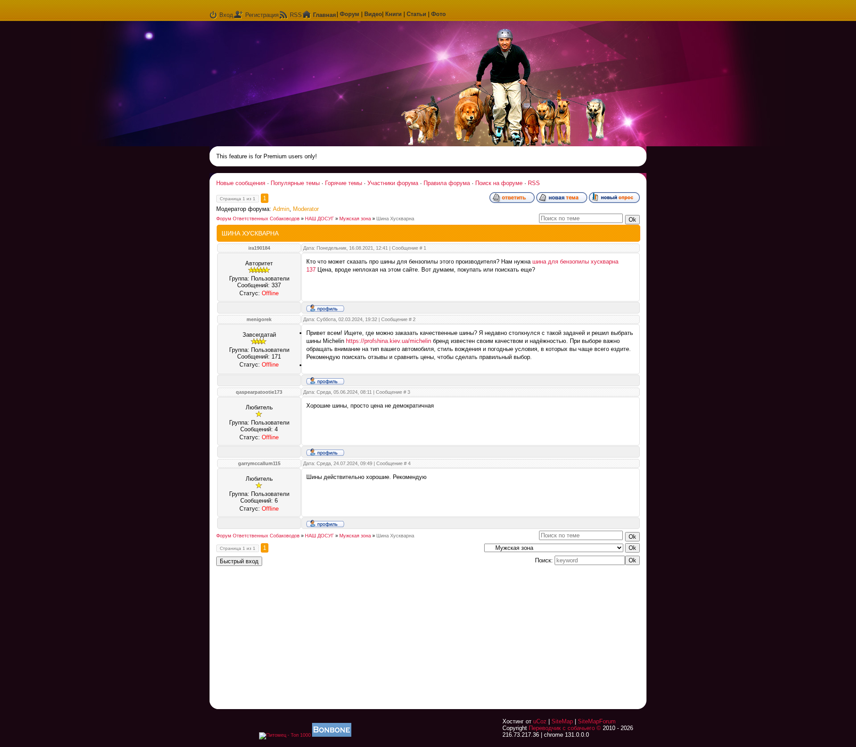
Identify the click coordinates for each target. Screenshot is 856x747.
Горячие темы (343, 183)
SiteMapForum (597, 721)
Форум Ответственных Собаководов (258, 218)
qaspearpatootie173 (259, 392)
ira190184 (259, 248)
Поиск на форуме (499, 183)
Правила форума (447, 183)
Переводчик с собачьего (562, 728)
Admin (281, 209)
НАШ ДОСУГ (319, 218)
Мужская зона (355, 218)
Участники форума (392, 183)
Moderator (306, 209)
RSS (296, 15)
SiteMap (562, 721)
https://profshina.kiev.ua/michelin (388, 341)
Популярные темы (295, 183)
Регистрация (262, 15)
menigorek (259, 319)
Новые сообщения (240, 183)
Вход (226, 15)
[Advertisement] (528, 632)
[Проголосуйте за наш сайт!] (331, 735)
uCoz (540, 721)
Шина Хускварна (395, 218)
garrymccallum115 (259, 463)
